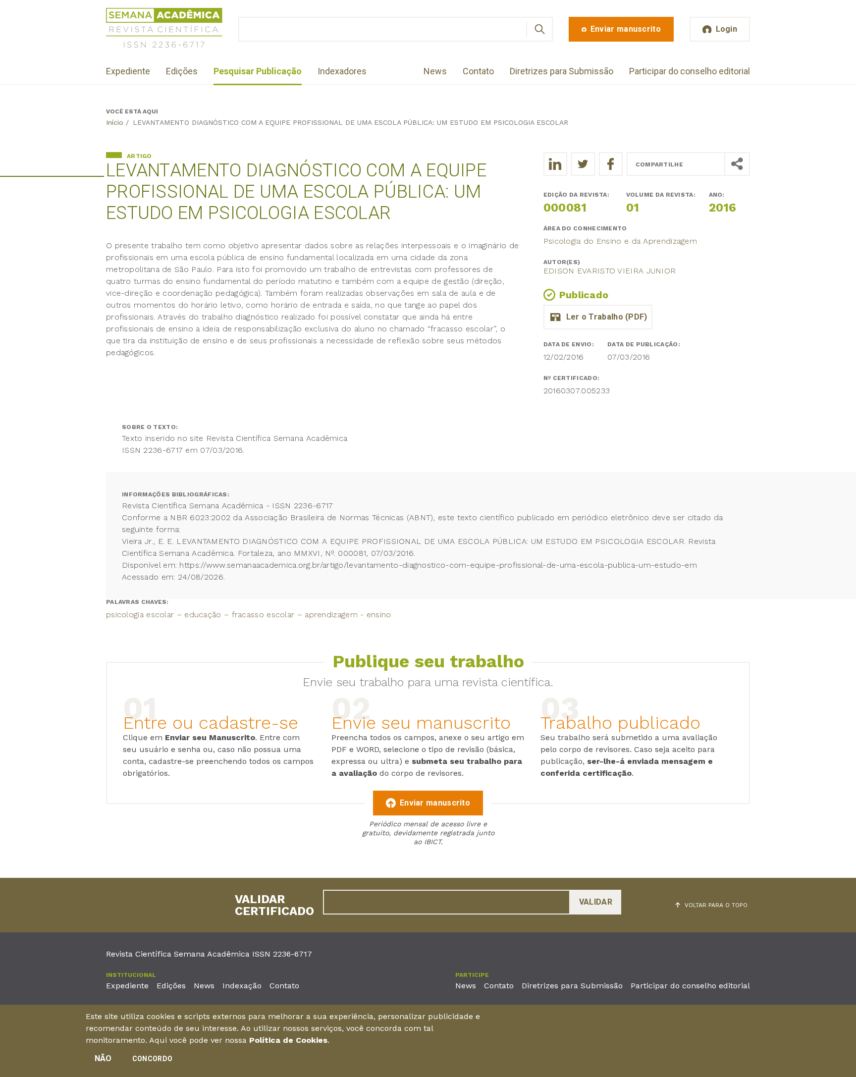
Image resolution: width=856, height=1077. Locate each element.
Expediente (128, 71)
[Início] (164, 29)
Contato (478, 71)
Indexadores (342, 71)
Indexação (242, 985)
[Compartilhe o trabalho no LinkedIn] (555, 164)
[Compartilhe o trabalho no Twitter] (583, 164)
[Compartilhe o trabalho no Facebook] (611, 164)
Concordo (152, 1059)
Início (114, 122)
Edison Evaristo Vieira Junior (609, 270)
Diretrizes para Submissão (561, 71)
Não (103, 1058)
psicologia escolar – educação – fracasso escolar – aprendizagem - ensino (248, 614)
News (435, 71)
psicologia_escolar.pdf (597, 317)
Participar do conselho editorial (689, 71)
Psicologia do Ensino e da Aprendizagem (620, 241)
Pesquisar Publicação (258, 71)
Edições (182, 71)
